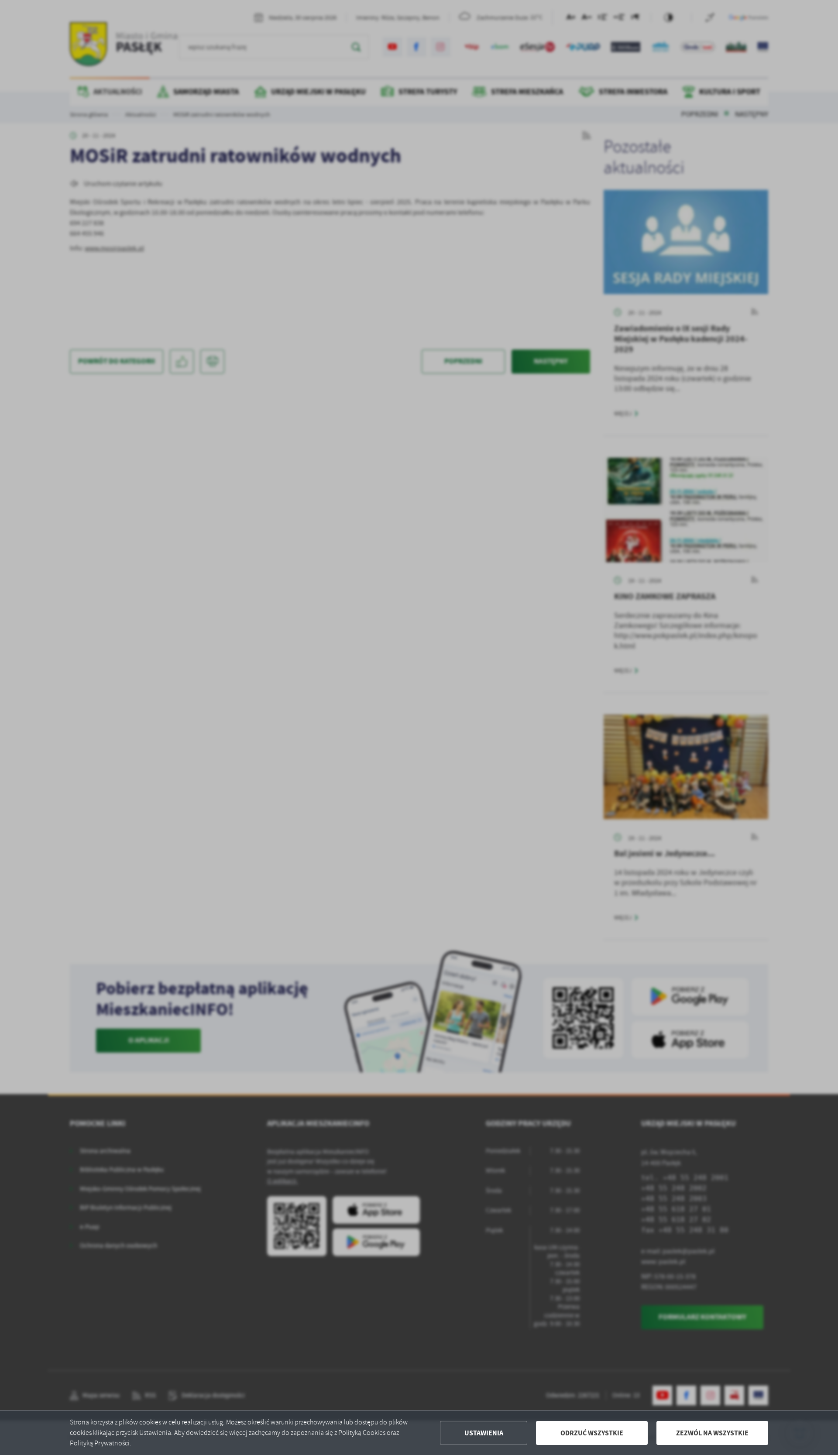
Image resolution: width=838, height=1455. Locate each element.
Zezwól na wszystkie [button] (712, 1433)
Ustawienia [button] (483, 1433)
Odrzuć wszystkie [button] (591, 1433)
